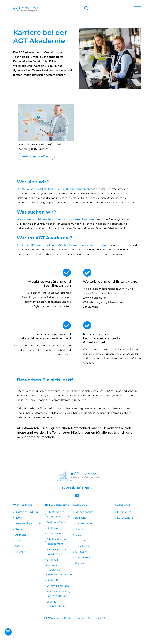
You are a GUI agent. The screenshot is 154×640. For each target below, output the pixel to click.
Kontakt (20, 551)
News (18, 517)
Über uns (20, 534)
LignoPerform (83, 546)
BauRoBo (80, 517)
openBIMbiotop (84, 557)
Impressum (124, 512)
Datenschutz (125, 517)
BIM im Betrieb (56, 580)
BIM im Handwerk (58, 585)
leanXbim (81, 540)
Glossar (19, 529)
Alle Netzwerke (84, 512)
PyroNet (80, 563)
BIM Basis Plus (55, 533)
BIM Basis (53, 527)
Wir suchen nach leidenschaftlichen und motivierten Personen (55, 219)
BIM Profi (52, 559)
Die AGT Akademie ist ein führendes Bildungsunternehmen (53, 189)
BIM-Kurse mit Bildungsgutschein (58, 514)
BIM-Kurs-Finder (57, 522)
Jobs (17, 540)
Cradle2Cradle (83, 523)
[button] (86, 10)
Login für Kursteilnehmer (56, 604)
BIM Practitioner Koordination (56, 551)
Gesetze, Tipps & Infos (28, 523)
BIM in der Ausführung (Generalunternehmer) (59, 570)
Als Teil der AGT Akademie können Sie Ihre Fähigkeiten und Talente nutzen (62, 245)
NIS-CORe (81, 551)
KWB (78, 534)
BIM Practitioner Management (56, 541)
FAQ (17, 546)
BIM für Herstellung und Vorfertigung (58, 593)
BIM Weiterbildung (26, 512)
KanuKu (80, 529)
